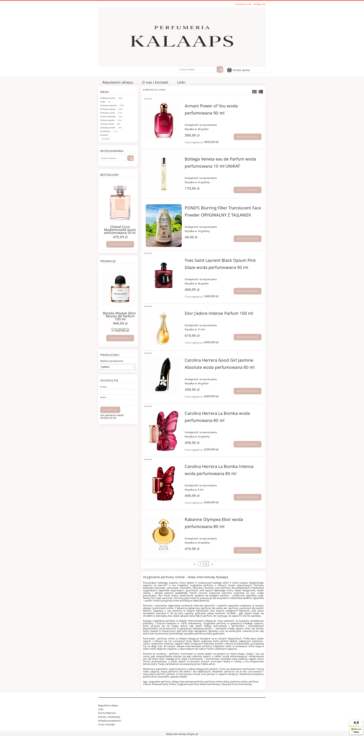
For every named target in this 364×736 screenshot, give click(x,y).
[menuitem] (118, 82)
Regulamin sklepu (108, 705)
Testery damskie (108, 116)
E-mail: (103, 386)
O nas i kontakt (106, 724)
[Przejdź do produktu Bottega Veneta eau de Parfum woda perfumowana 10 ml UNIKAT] (163, 173)
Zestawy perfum (107, 127)
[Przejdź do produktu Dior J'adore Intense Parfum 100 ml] (163, 328)
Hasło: (103, 397)
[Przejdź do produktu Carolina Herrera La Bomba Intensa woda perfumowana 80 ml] (163, 484)
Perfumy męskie (107, 109)
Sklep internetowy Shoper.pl (182, 734)
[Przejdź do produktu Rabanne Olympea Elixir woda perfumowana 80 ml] (163, 534)
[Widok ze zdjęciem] (254, 92)
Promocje (106, 139)
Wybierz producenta (111, 361)
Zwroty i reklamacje (109, 716)
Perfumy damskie (108, 105)
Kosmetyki (105, 131)
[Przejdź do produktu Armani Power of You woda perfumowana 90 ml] (163, 120)
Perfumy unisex (107, 113)
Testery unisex (107, 124)
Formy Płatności (107, 713)
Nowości (104, 135)
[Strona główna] (182, 36)
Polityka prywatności (109, 720)
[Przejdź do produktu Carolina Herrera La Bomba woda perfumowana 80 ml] (163, 431)
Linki (100, 709)
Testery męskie (107, 120)
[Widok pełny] (261, 92)
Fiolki (102, 101)
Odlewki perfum (107, 98)
